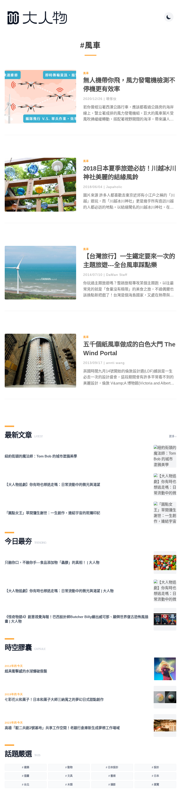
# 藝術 (112, 775)
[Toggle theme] (168, 17)
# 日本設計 (112, 767)
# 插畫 (25, 775)
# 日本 (155, 775)
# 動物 (69, 767)
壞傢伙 (111, 99)
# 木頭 (69, 784)
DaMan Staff (116, 275)
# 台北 (25, 784)
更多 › (172, 436)
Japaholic (114, 187)
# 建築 (25, 767)
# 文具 (69, 775)
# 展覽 (155, 784)
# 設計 (155, 767)
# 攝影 (112, 784)
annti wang (115, 363)
